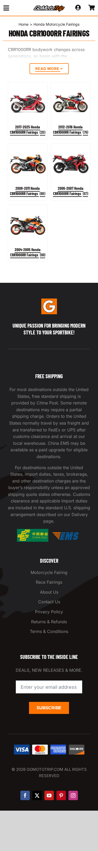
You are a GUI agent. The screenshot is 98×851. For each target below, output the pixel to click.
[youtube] (49, 795)
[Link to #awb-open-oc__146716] (14, 8)
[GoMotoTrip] (49, 7)
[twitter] (37, 795)
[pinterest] (61, 795)
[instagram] (73, 795)
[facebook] (25, 795)
